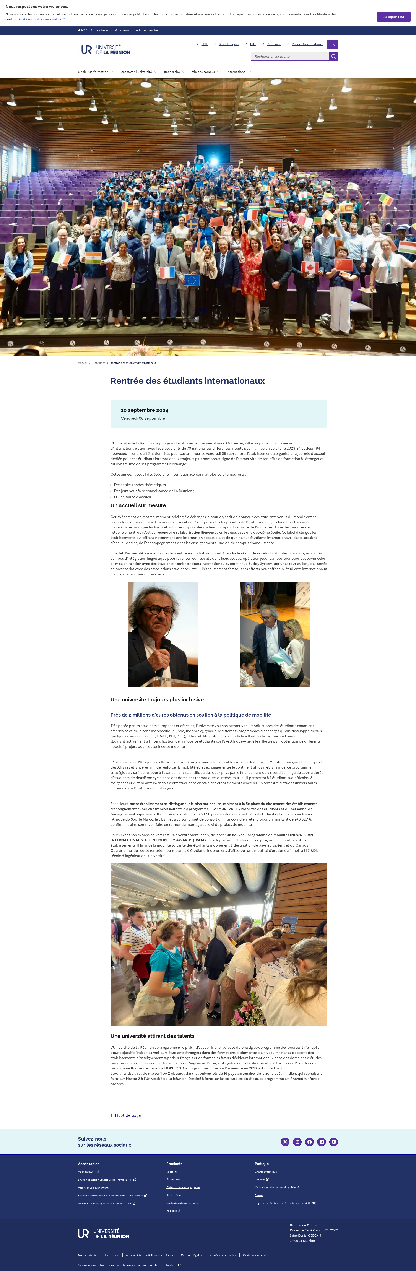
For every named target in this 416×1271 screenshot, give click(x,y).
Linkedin (297, 1142)
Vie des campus (203, 72)
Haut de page (128, 1115)
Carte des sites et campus (182, 1203)
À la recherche (147, 30)
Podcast (173, 1211)
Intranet (262, 1180)
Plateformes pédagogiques (183, 1187)
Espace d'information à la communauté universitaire (112, 1196)
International (236, 72)
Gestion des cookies (255, 1255)
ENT (206, 45)
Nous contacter (88, 1255)
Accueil (82, 363)
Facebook (309, 1142)
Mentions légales (191, 1255)
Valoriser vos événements (93, 1188)
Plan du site (112, 1255)
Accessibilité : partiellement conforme (150, 1255)
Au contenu (99, 30)
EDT (255, 45)
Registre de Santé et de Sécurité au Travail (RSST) (285, 1203)
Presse (259, 1195)
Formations (173, 1180)
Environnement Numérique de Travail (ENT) (107, 1180)
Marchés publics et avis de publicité (277, 1188)
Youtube (333, 1142)
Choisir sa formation (93, 72)
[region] (208, 13)
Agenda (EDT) (89, 1172)
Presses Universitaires (309, 45)
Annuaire (275, 45)
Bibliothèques (231, 45)
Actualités (99, 363)
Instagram (321, 1142)
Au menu (122, 30)
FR (334, 45)
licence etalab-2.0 (168, 1265)
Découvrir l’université (136, 72)
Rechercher (333, 56)
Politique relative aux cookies (42, 19)
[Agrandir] (192, 587)
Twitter (285, 1142)
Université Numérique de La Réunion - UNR (107, 1204)
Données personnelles (222, 1255)
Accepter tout (394, 17)
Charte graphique (266, 1172)
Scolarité (172, 1172)
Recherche (172, 72)
